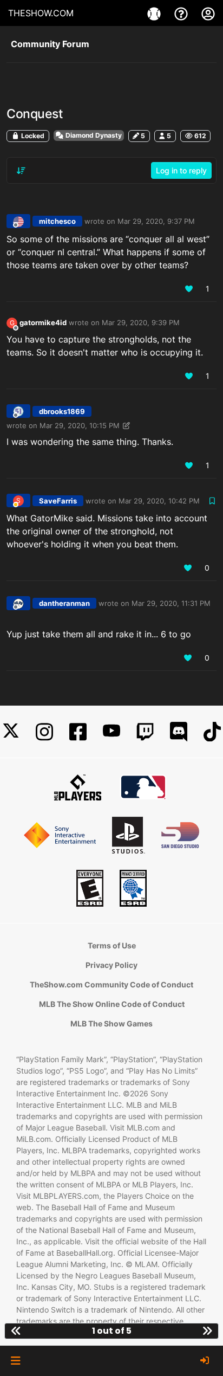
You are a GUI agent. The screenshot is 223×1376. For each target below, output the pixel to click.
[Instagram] (44, 732)
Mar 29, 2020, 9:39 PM (141, 322)
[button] (15, 1361)
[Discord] (178, 732)
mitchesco (57, 221)
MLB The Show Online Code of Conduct (112, 1004)
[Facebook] (78, 732)
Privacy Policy (111, 965)
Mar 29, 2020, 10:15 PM (80, 425)
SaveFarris (58, 500)
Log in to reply (181, 170)
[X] (10, 732)
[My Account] (208, 13)
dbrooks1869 (62, 411)
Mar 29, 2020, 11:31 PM (171, 603)
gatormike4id (43, 322)
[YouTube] (111, 732)
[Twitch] (145, 732)
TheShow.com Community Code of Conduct (111, 984)
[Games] (155, 13)
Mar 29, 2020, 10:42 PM (159, 500)
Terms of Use (112, 945)
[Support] (182, 13)
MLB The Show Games (111, 1023)
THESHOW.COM (41, 13)
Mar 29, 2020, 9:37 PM (156, 221)
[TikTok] (212, 732)
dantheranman (64, 603)
